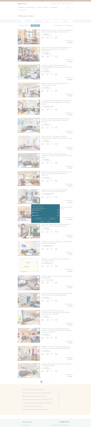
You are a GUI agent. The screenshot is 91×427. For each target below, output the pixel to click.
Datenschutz (42, 221)
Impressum (48, 221)
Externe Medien (36, 215)
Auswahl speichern (38, 218)
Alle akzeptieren (52, 218)
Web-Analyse (36, 212)
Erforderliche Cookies (37, 210)
